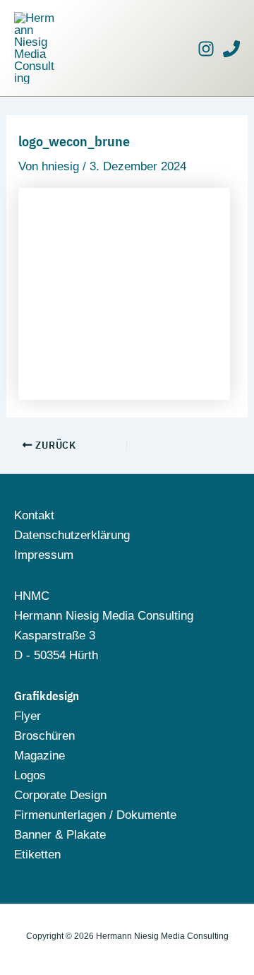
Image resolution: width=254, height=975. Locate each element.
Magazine (39, 755)
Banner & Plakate (60, 834)
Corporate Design (60, 795)
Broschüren (44, 736)
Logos (30, 775)
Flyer (27, 716)
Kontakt (34, 515)
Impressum (43, 555)
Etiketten (37, 854)
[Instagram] (206, 48)
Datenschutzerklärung (72, 535)
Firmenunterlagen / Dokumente (95, 815)
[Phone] (231, 48)
